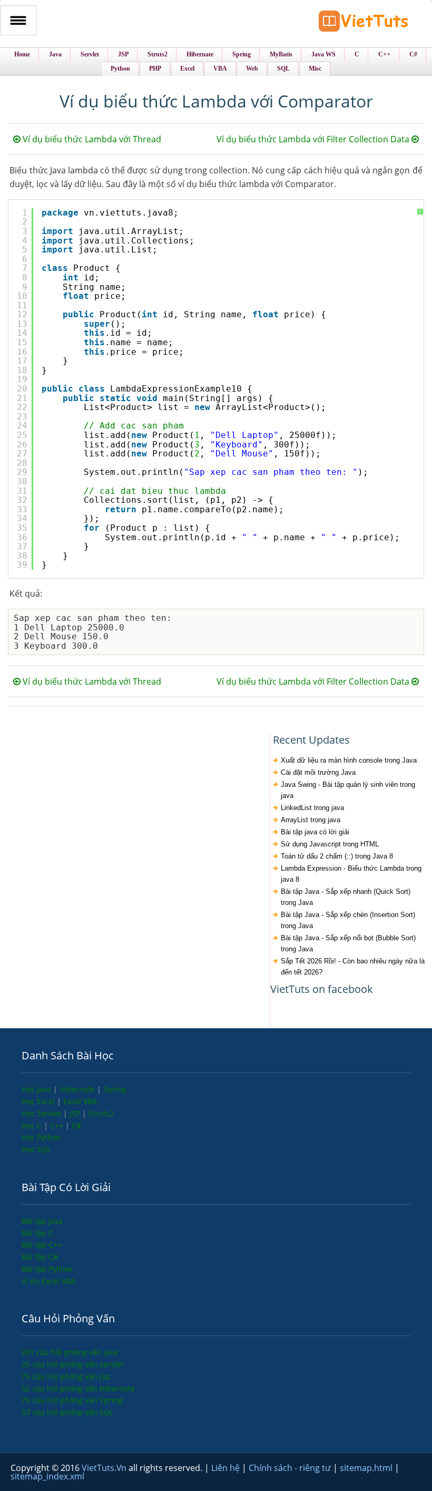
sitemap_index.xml (47, 1476)
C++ (57, 1125)
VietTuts (363, 23)
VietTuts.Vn (105, 1468)
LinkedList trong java (312, 808)
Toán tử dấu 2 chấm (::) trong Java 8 (337, 856)
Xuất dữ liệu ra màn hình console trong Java (349, 760)
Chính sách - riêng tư (291, 1468)
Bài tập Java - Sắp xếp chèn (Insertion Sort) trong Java (348, 920)
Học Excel (39, 1101)
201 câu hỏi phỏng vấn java (70, 1352)
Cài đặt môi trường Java (318, 772)
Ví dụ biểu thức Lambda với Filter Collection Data (314, 139)
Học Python (41, 1137)
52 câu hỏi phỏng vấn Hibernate (78, 1388)
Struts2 (101, 1113)
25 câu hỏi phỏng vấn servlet (72, 1364)
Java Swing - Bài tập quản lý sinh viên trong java (348, 790)
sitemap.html (367, 1468)
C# (76, 1125)
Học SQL (36, 1149)
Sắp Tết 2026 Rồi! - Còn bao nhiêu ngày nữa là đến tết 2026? (353, 966)
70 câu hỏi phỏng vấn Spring (72, 1400)
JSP (76, 1113)
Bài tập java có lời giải (315, 832)
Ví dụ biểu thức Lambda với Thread (91, 139)
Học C (33, 1125)
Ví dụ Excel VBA (48, 1281)
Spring (114, 1089)
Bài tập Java (42, 1221)
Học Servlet (42, 1113)
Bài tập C (37, 1233)
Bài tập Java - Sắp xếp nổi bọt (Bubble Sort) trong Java (348, 943)
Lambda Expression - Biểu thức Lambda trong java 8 (351, 873)
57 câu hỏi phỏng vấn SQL (67, 1412)
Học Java (37, 1089)
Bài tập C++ (42, 1245)
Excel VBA (80, 1101)
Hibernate (78, 1089)
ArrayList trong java (310, 820)
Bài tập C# (40, 1257)
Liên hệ (226, 1468)
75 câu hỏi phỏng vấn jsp (66, 1376)
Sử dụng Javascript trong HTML (330, 844)
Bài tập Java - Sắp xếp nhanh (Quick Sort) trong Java (345, 897)
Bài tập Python (47, 1269)
